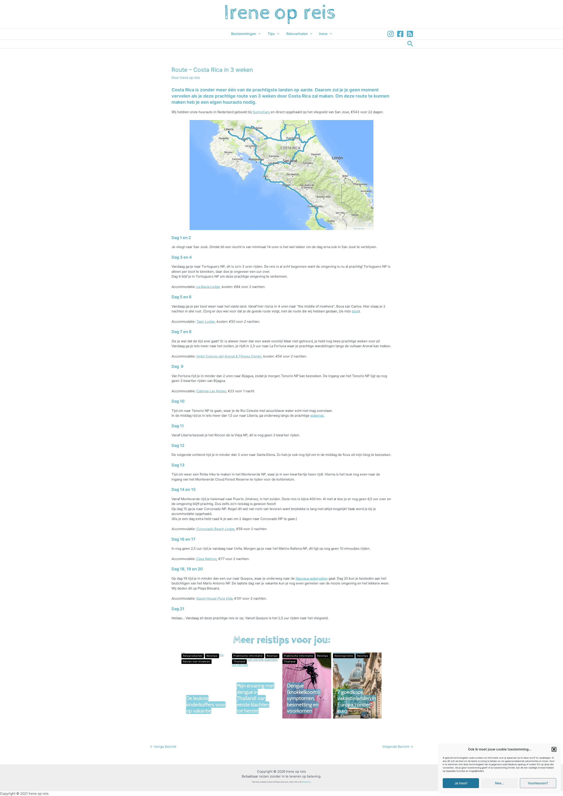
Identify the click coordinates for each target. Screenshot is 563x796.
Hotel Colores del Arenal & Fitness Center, (229, 356)
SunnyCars (261, 112)
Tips (271, 34)
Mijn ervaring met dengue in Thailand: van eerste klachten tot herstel (255, 698)
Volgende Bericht (397, 746)
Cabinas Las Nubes (211, 391)
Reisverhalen (297, 34)
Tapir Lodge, (206, 321)
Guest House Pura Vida (214, 598)
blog (355, 311)
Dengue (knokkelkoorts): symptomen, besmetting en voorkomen (304, 698)
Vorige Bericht (163, 746)
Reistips (212, 655)
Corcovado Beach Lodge (215, 529)
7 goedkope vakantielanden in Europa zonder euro (356, 701)
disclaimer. (306, 782)
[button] (554, 749)
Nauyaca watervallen (312, 578)
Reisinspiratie (344, 655)
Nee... (499, 783)
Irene (323, 34)
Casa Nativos (206, 559)
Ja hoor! (461, 783)
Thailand (239, 661)
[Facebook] (400, 33)
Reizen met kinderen (196, 661)
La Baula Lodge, (208, 287)
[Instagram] (390, 33)
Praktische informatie (248, 655)
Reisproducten (192, 655)
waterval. (317, 415)
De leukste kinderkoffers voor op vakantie (206, 704)
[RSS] (409, 33)
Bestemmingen (243, 34)
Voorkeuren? (538, 783)
